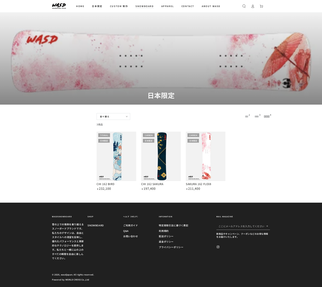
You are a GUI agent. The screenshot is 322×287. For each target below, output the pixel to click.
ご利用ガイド (130, 225)
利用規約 (164, 231)
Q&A (126, 231)
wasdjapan (66, 274)
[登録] (268, 226)
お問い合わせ (130, 236)
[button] (244, 6)
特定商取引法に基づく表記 (173, 225)
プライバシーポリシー (171, 247)
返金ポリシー (166, 241)
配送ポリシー (166, 236)
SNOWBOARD (96, 225)
